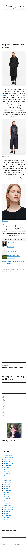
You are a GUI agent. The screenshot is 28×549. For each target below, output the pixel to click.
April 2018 (7, 474)
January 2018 (7, 480)
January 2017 (7, 505)
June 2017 (6, 494)
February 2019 (8, 455)
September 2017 (8, 488)
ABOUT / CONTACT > (9, 441)
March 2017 (7, 501)
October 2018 (7, 461)
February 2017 (8, 503)
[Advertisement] (14, 29)
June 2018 (6, 469)
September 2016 (8, 513)
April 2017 (7, 499)
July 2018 (6, 467)
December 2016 (8, 507)
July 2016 (6, 517)
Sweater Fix (10, 246)
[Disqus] (14, 297)
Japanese (6, 271)
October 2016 (7, 511)
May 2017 (6, 497)
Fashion (21, 269)
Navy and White (12, 251)
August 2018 (7, 465)
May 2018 (6, 471)
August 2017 (7, 490)
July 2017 (6, 492)
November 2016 (8, 509)
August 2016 (7, 515)
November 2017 (8, 484)
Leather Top (6, 156)
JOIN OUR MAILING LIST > (11, 530)
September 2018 (8, 463)
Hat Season (10, 242)
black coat (6, 95)
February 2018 (8, 478)
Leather (11, 271)
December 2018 (8, 457)
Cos (18, 89)
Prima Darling (5, 269)
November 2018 (8, 459)
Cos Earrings (5, 220)
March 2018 (7, 476)
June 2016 (6, 519)
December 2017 (8, 482)
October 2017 (7, 486)
